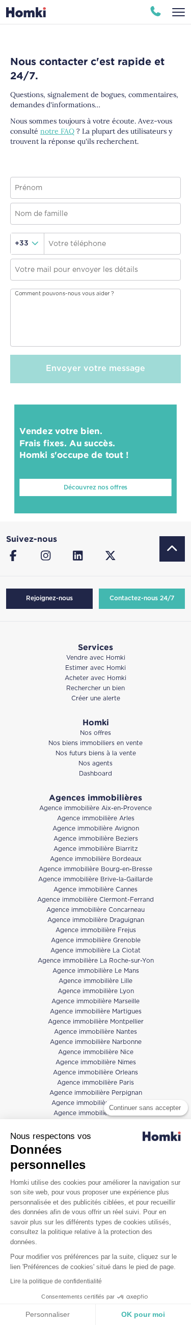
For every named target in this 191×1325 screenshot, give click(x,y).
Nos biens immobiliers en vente (95, 743)
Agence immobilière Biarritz (95, 849)
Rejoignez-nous (49, 598)
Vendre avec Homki (95, 658)
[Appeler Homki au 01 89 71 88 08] (155, 12)
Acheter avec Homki (95, 678)
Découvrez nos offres (96, 487)
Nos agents (95, 763)
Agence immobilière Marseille (95, 1001)
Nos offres (95, 733)
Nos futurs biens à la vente (96, 753)
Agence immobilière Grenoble (96, 940)
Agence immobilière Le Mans (95, 971)
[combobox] (27, 243)
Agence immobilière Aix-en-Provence (95, 808)
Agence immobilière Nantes (95, 1032)
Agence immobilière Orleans (95, 1072)
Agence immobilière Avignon (95, 828)
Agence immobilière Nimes (96, 1062)
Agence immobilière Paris (95, 1083)
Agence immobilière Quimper (95, 1103)
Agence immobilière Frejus (96, 930)
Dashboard (95, 774)
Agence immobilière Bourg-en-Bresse (95, 869)
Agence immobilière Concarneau (95, 910)
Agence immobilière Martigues (96, 1011)
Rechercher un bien (95, 688)
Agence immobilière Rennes (95, 1113)
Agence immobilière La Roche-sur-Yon (96, 961)
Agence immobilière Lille (95, 981)
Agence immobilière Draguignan (95, 920)
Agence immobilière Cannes (95, 889)
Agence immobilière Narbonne (96, 1042)
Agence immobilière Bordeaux (96, 859)
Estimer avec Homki (95, 668)
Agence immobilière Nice (95, 1052)
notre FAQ (57, 131)
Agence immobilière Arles (95, 818)
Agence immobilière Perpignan (95, 1093)
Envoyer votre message (95, 369)
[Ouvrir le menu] (178, 12)
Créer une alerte (95, 698)
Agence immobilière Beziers (95, 839)
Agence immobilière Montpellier (96, 1022)
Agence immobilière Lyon (96, 991)
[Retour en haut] (172, 549)
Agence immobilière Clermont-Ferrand (95, 900)
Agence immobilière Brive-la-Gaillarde (95, 879)
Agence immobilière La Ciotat (95, 950)
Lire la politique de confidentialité (56, 1281)
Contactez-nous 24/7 (142, 598)
